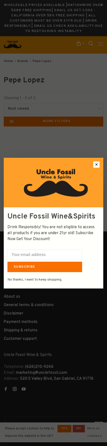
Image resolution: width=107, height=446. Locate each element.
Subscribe (24, 267)
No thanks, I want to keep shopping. (34, 280)
